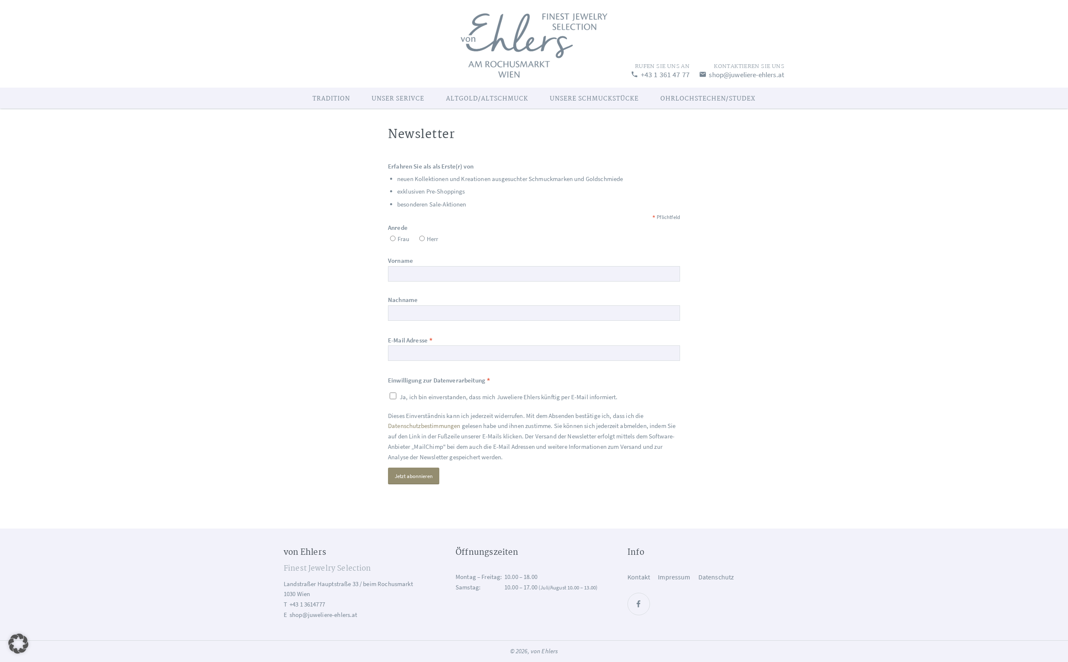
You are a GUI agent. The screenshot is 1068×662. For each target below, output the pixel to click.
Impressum (674, 577)
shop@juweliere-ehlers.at (746, 74)
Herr (432, 239)
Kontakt (638, 577)
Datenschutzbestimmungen (424, 426)
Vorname (400, 260)
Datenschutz (716, 577)
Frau (404, 239)
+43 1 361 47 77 (664, 74)
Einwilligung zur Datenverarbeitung (439, 380)
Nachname (403, 300)
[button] (18, 643)
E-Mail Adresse (410, 340)
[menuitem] (331, 98)
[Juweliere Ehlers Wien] (534, 44)
